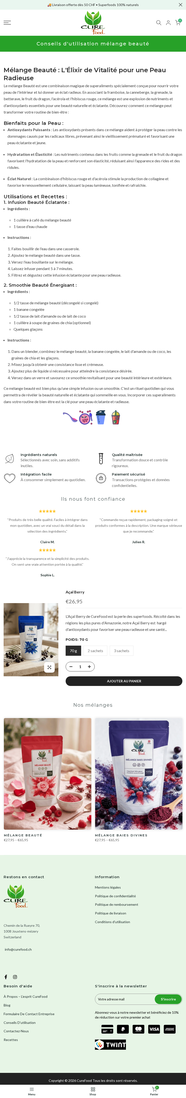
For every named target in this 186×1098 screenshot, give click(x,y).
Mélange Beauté (23, 835)
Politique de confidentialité (115, 896)
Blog (7, 1005)
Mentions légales (108, 887)
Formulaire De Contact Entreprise (29, 1014)
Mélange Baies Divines (121, 835)
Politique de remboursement (116, 904)
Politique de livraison (110, 913)
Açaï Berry (75, 592)
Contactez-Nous (16, 1031)
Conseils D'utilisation (20, 1022)
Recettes (11, 1040)
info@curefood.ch (18, 949)
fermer (5, 5)
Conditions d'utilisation (112, 922)
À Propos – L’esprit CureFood (25, 996)
